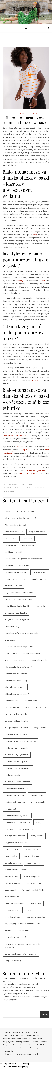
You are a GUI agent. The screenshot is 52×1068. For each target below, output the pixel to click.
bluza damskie (11, 538)
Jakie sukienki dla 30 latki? (16, 673)
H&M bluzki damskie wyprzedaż (19, 646)
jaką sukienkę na (12, 707)
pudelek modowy (31, 1048)
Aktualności (7, 1048)
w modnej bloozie (12, 917)
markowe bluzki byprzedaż (16, 734)
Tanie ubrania (40, 487)
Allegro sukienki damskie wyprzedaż (20, 518)
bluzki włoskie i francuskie (16, 572)
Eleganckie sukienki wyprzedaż (18, 619)
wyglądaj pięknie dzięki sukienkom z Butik (22, 923)
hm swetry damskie (31, 653)
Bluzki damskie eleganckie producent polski (23, 558)
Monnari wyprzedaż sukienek (17, 822)
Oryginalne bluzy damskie (16, 842)
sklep (35, 234)
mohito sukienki (38, 802)
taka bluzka (27, 487)
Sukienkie (6, 1032)
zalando (8, 930)
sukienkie (26, 9)
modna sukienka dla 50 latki (16, 788)
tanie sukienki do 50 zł (14, 896)
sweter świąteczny (32, 876)
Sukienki (35, 113)
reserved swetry (12, 849)
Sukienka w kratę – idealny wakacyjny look (20, 984)
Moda (42, 1045)
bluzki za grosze (40, 572)
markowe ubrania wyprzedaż (17, 781)
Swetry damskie (33, 1035)
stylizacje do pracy (31, 856)
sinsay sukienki (32, 849)
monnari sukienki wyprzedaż (17, 815)
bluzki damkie (10, 545)
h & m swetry (11, 653)
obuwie (20, 446)
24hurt (8, 511)
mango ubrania (40, 727)
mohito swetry (11, 808)
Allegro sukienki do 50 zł (15, 525)
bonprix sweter (11, 579)
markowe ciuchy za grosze (16, 761)
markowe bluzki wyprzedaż (16, 748)
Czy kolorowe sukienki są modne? (19, 599)
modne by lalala (36, 795)
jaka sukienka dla (39, 660)
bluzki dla (9, 565)
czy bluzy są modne (13, 585)
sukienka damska (36, 470)
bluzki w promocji (10, 484)
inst (6, 660)
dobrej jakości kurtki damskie (17, 606)
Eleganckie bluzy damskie (16, 613)
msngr (38, 822)
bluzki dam (27, 538)
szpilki (42, 280)
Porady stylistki (18, 1048)
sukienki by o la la (34, 863)
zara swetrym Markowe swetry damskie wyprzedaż (22, 945)
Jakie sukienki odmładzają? (16, 680)
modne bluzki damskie (14, 795)
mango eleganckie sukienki (16, 727)
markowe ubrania (12, 775)
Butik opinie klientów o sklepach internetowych (20, 1054)
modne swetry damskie (15, 802)
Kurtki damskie (20, 1035)
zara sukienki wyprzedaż (15, 937)
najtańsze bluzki (26, 484)
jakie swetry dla (12, 700)
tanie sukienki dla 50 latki (33, 890)
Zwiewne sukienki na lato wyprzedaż (20, 953)
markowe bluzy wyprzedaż (16, 754)
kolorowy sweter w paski (35, 707)
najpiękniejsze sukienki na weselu (19, 829)
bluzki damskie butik (13, 552)
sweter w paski (11, 876)
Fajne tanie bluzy (12, 626)
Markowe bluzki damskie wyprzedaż (20, 741)
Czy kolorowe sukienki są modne (19, 592)
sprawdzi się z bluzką (11, 487)
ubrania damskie (12, 910)
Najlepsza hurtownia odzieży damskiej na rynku (21, 1045)
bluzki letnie (24, 565)
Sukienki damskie (18, 1032)
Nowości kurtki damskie (15, 835)
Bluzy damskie (8, 1035)
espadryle (20, 280)
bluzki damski (28, 545)
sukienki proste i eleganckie (17, 869)
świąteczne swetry (13, 960)
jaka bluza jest (20, 660)
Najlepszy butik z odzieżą (12, 1042)
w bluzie (28, 910)
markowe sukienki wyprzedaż (17, 768)
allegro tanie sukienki (14, 531)
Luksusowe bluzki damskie (16, 721)
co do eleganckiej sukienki (35, 579)
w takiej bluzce (9, 491)
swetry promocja (12, 883)
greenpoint (10, 640)
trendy (35, 380)
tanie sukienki (10, 890)
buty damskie (8, 1051)
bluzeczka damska (28, 473)
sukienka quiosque (13, 863)
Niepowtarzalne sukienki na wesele (16, 1038)
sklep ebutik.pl (11, 856)
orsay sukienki (37, 835)
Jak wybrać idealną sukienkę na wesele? (19, 987)
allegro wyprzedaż (37, 531)
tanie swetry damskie (14, 903)
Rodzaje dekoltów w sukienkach (35, 1042)
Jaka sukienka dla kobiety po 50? (19, 667)
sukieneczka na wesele (14, 435)
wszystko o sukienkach (36, 917)
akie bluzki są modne (25, 511)
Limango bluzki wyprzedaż (16, 714)
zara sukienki (23, 930)
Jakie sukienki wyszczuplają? (17, 694)
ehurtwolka (40, 606)
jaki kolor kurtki (30, 700)
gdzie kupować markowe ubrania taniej (21, 633)
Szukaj (45, 1014)
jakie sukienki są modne (15, 687)
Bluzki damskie (20, 113)
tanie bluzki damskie (34, 883)
